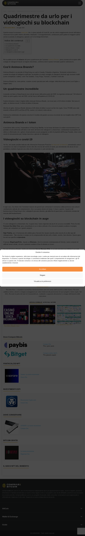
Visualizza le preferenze (42, 281)
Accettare (42, 269)
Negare (42, 275)
